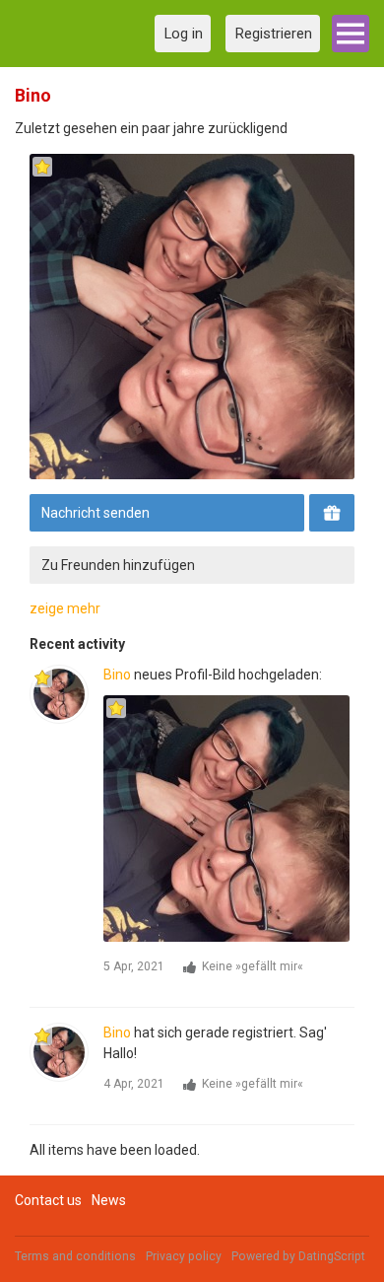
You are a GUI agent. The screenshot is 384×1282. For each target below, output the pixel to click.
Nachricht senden (95, 513)
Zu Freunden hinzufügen (118, 565)
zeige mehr (65, 608)
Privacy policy (184, 1256)
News (109, 1200)
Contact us (48, 1200)
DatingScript (331, 1256)
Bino (117, 674)
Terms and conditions (75, 1256)
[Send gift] (332, 513)
